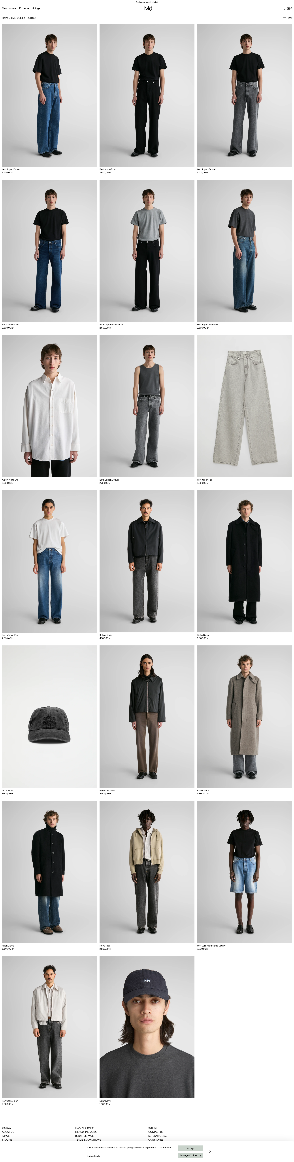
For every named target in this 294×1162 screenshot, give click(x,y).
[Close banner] (210, 1152)
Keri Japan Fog (205, 480)
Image (5, 1136)
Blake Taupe (203, 790)
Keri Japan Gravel (206, 169)
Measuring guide (86, 1132)
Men (4, 8)
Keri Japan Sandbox (207, 325)
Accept (190, 1148)
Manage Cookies (188, 1155)
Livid (147, 9)
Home (5, 18)
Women (13, 8)
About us (8, 1132)
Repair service (84, 1136)
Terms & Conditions (88, 1140)
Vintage (36, 8)
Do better (24, 8)
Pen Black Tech (107, 790)
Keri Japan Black (108, 169)
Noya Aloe (105, 946)
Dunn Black (7, 790)
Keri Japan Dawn (10, 169)
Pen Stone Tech (10, 1101)
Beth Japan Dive (10, 325)
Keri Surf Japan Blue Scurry (211, 946)
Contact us (156, 1132)
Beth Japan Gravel (109, 480)
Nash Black (8, 946)
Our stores (155, 1140)
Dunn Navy (105, 1101)
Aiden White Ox (10, 480)
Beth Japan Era (10, 635)
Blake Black (203, 635)
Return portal (157, 1136)
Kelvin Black (106, 635)
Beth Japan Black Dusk (111, 325)
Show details (93, 1156)
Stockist (8, 1140)
